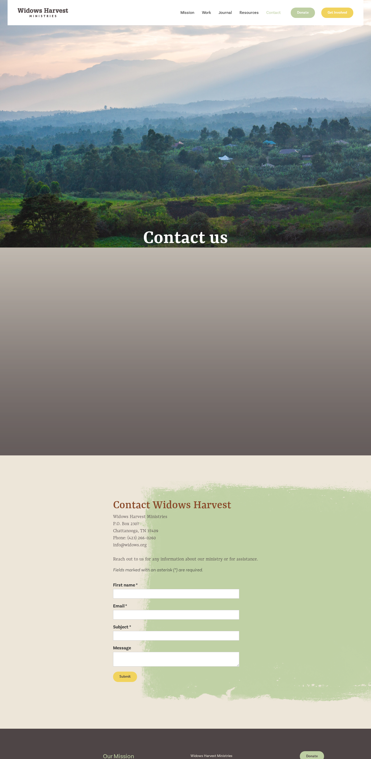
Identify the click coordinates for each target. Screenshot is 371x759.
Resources (249, 12)
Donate (303, 12)
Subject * (122, 627)
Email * (120, 606)
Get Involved (337, 12)
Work (206, 12)
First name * (125, 585)
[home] (43, 12)
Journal (225, 12)
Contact (273, 12)
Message (122, 648)
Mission (187, 12)
